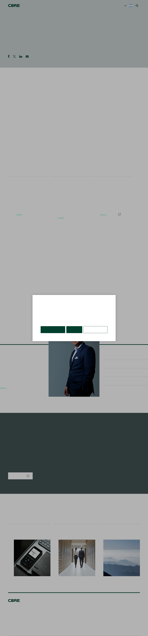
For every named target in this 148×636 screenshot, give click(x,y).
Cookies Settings (96, 327)
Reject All (75, 327)
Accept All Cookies (53, 327)
